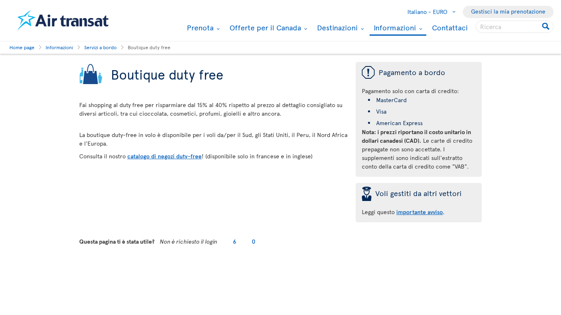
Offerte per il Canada (264, 27)
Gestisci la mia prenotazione (508, 11)
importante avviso (419, 212)
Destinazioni (336, 27)
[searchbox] (515, 27)
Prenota (199, 27)
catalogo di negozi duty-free (164, 156)
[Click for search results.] (546, 27)
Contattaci (450, 27)
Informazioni (394, 28)
